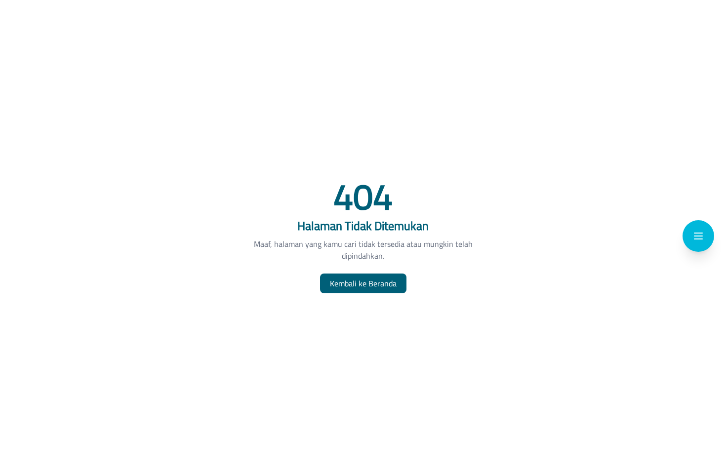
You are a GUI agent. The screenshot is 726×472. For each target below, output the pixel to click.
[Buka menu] (698, 236)
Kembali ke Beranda (363, 283)
